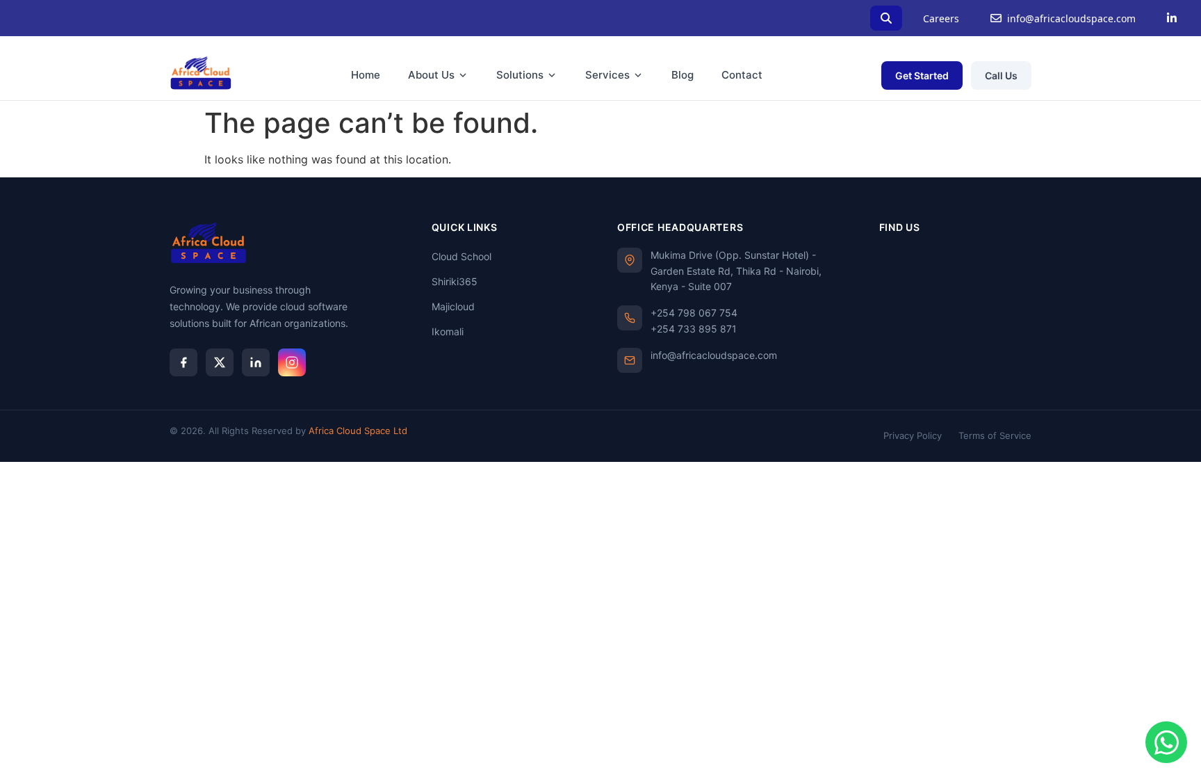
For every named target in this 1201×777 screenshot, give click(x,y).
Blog (682, 74)
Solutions (520, 74)
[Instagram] (292, 362)
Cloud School (461, 256)
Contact (741, 74)
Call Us (1001, 75)
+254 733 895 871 (694, 329)
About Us (431, 74)
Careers (941, 18)
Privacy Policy (912, 435)
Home (365, 74)
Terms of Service (994, 435)
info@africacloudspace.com (1071, 18)
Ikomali (448, 331)
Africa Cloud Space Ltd (358, 430)
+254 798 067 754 (694, 313)
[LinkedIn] (1172, 18)
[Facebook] (183, 362)
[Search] (886, 18)
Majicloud (453, 306)
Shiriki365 (454, 281)
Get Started (922, 75)
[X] (220, 362)
